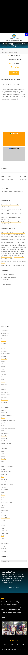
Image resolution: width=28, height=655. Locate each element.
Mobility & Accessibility (7, 466)
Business (3, 356)
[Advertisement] (14, 19)
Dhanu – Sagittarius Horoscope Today (11, 217)
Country (3, 379)
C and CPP (4, 358)
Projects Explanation (6, 502)
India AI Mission (5, 441)
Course (3, 382)
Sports (3, 520)
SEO (2, 512)
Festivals (3, 410)
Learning (3, 458)
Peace (3, 494)
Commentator (4, 376)
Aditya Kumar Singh (11, 587)
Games (3, 425)
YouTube (3, 551)
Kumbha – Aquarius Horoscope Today (11, 209)
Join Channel (15, 63)
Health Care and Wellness (8, 428)
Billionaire (4, 351)
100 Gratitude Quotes (19, 239)
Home (3, 49)
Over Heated (4, 489)
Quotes (3, 507)
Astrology (3, 340)
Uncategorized (5, 543)
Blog (9, 49)
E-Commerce (4, 399)
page (2, 492)
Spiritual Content (5, 518)
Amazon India (4, 333)
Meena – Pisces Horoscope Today (10, 204)
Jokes (2, 453)
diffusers (3, 389)
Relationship (4, 510)
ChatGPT (3, 361)
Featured (14, 72)
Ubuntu (3, 541)
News (2, 476)
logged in (11, 191)
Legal (2, 461)
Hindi (2, 430)
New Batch (4, 474)
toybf (2, 265)
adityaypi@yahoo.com (15, 59)
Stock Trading (4, 523)
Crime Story (4, 384)
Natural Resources (6, 471)
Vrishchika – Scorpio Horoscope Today (11, 222)
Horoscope (4, 438)
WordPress (4, 548)
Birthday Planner (5, 353)
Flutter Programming (6, 415)
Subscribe (7, 289)
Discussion (4, 397)
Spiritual (3, 515)
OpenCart (3, 487)
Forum (3, 417)
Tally (2, 528)
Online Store (4, 482)
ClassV (3, 369)
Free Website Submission (8, 420)
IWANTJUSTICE (5, 446)
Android (3, 338)
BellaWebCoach (5, 261)
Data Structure (5, 387)
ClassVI (3, 371)
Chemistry (4, 364)
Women (3, 546)
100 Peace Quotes (18, 249)
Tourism (3, 538)
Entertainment (5, 407)
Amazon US (4, 335)
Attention (3, 343)
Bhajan (3, 348)
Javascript (4, 448)
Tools (2, 535)
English (3, 405)
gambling (3, 423)
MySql (3, 469)
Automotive (4, 346)
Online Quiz (4, 479)
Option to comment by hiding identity (15, 265)
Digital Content (5, 392)
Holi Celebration (5, 433)
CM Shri (3, 374)
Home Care (4, 435)
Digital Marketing (5, 394)
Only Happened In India (7, 484)
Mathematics (4, 464)
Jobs (2, 451)
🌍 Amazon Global (14, 148)
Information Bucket (6, 443)
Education (4, 402)
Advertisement (5, 330)
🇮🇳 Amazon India (14, 133)
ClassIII (3, 366)
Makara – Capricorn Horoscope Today (11, 213)
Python (3, 505)
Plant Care (4, 500)
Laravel (3, 456)
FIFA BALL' (4, 412)
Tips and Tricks (5, 533)
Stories (3, 525)
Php (2, 497)
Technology (17, 84)
